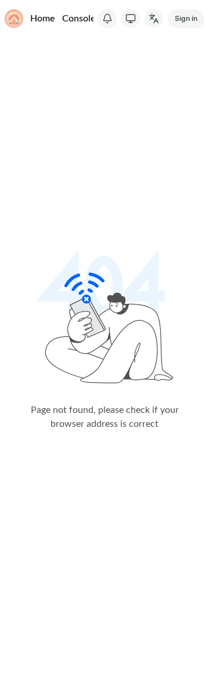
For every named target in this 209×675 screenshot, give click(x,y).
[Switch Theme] (130, 18)
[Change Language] (154, 18)
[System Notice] (107, 18)
